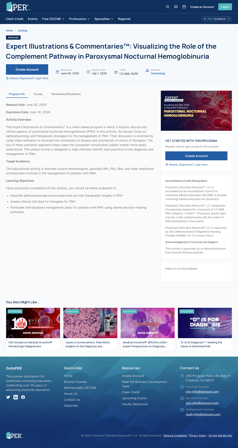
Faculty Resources (135, 404)
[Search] (168, 7)
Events (33, 19)
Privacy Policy (197, 435)
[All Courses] (176, 7)
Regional (124, 19)
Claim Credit (14, 19)
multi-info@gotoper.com (203, 414)
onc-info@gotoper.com (202, 391)
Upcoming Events (134, 398)
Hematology (158, 73)
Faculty (38, 94)
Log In (225, 6)
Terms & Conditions (175, 435)
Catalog (22, 30)
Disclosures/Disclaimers (66, 94)
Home (9, 30)
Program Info (17, 94)
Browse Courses (75, 382)
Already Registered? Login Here (29, 78)
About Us (70, 393)
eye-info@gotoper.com (202, 403)
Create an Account (202, 6)
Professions (77, 19)
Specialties (102, 19)
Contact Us (72, 399)
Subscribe (71, 405)
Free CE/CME (51, 19)
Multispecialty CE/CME (80, 388)
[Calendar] (184, 7)
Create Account (27, 69)
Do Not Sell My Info (220, 435)
